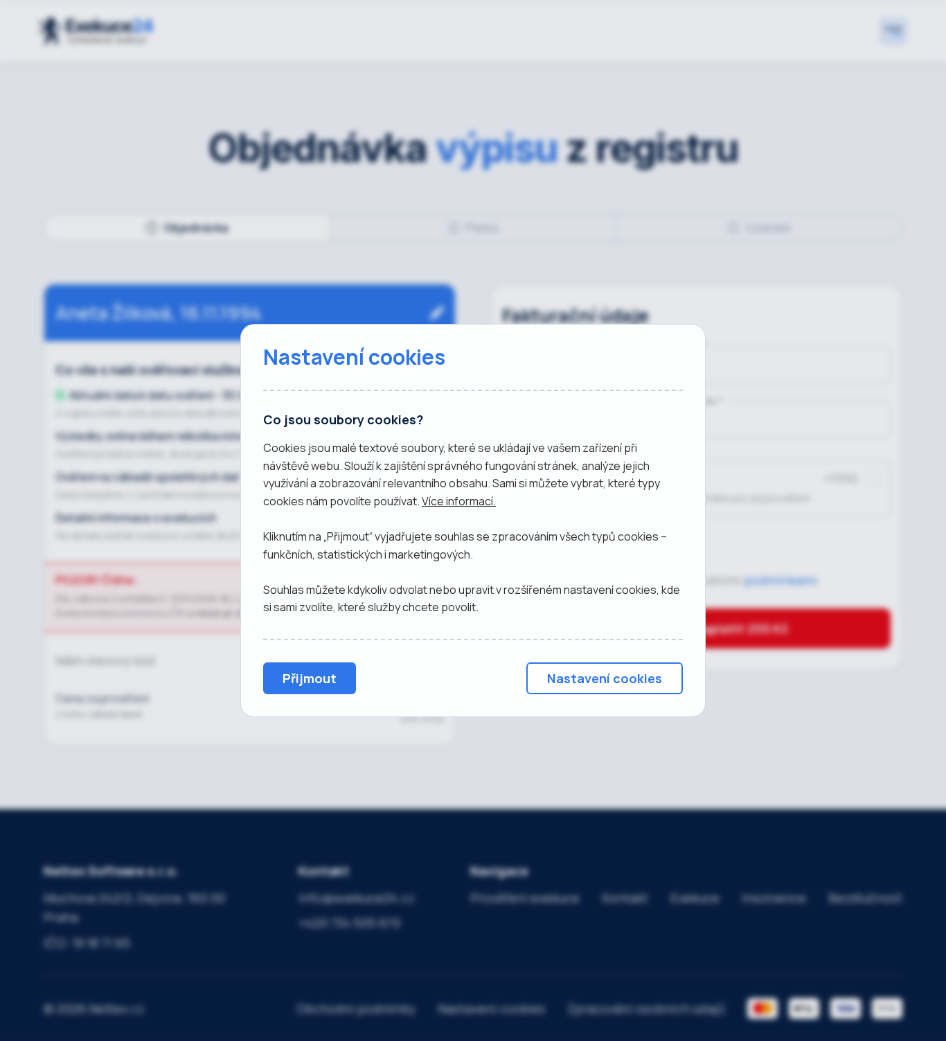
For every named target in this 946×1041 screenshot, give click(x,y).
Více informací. (459, 501)
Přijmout (310, 678)
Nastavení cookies (604, 678)
